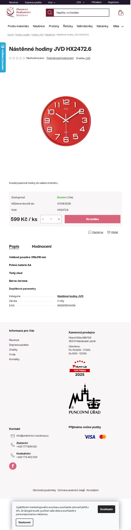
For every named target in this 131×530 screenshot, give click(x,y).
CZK (79, 2)
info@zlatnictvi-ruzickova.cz (32, 435)
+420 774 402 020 (26, 455)
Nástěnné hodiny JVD (70, 296)
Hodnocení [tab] (41, 246)
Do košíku (92, 219)
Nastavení (25, 522)
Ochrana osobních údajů (71, 490)
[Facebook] (12, 466)
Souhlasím (106, 509)
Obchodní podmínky (44, 490)
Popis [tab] (14, 246)
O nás (12, 354)
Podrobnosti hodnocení (60, 58)
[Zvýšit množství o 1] (59, 219)
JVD (87, 58)
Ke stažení (92, 490)
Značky (13, 349)
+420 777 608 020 (26, 444)
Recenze (13, 2)
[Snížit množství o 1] (43, 219)
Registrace (113, 2)
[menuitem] (18, 26)
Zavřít (27, 232)
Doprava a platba (33, 2)
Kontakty (14, 359)
